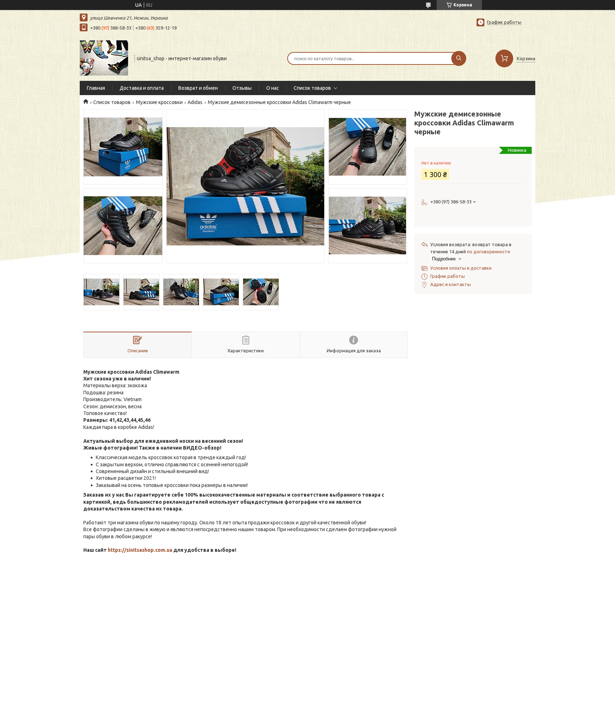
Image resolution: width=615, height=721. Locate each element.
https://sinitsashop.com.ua (140, 550)
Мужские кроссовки (159, 102)
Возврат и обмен (198, 87)
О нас (272, 87)
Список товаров (312, 87)
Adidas (195, 102)
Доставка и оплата (142, 87)
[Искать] (458, 58)
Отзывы (242, 87)
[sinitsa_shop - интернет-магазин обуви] (104, 58)
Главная (96, 87)
